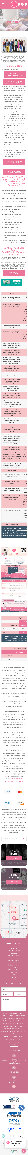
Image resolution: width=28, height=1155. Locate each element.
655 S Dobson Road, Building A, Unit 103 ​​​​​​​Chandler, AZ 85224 (14, 1062)
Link (14, 919)
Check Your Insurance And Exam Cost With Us (14, 82)
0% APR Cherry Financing (14, 273)
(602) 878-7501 (14, 1073)
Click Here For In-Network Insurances (15, 74)
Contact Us (14, 882)
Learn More (14, 858)
